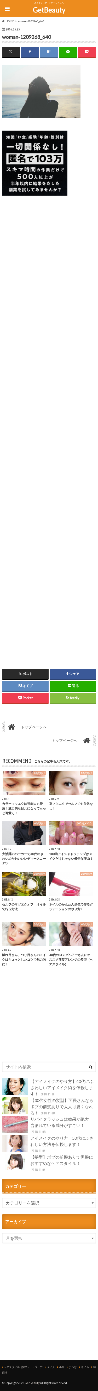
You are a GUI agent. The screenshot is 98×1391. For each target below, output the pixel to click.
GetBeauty (49, 10)
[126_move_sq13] (34, 198)
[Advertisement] (49, 426)
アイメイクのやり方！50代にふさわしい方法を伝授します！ (62, 1144)
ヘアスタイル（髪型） (17, 1367)
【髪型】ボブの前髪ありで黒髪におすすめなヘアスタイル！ (61, 1163)
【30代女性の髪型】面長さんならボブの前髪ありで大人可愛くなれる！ (62, 1106)
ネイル (85, 1367)
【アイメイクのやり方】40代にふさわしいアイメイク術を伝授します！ (62, 1087)
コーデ (38, 1367)
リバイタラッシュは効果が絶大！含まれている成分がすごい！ (61, 1125)
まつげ (73, 1367)
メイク (51, 1367)
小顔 (61, 1367)
